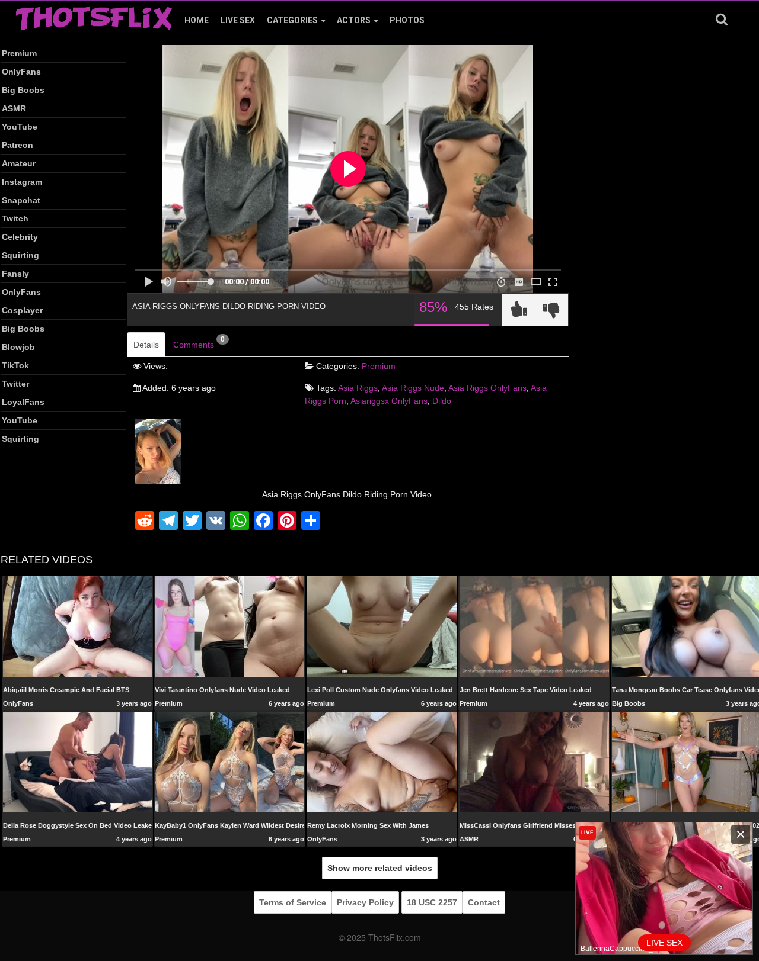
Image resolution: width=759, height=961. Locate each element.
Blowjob (18, 347)
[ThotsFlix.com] (93, 15)
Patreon (17, 145)
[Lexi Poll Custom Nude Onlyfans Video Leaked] (382, 625)
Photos (407, 20)
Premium (19, 53)
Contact (484, 902)
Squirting (20, 255)
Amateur (19, 163)
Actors (354, 20)
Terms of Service (292, 902)
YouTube (19, 126)
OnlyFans (21, 71)
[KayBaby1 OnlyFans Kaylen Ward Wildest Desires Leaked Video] (229, 761)
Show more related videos (379, 868)
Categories (292, 20)
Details (146, 344)
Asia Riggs (358, 388)
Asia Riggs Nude (413, 388)
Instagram (22, 182)
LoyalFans (23, 402)
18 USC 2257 (432, 902)
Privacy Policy (365, 902)
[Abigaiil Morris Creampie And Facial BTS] (77, 625)
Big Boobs (23, 90)
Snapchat (21, 200)
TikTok (15, 365)
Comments (199, 342)
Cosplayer (22, 310)
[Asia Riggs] (158, 450)
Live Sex (238, 20)
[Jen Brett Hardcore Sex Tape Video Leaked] (534, 625)
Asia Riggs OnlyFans (487, 388)
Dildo (441, 401)
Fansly (15, 273)
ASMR (14, 108)
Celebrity (20, 237)
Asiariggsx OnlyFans (389, 401)
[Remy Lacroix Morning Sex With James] (382, 761)
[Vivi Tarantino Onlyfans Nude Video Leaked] (229, 625)
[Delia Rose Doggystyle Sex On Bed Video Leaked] (77, 761)
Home (196, 20)
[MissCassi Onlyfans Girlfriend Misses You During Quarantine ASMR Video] (534, 761)
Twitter (15, 383)
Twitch (15, 218)
